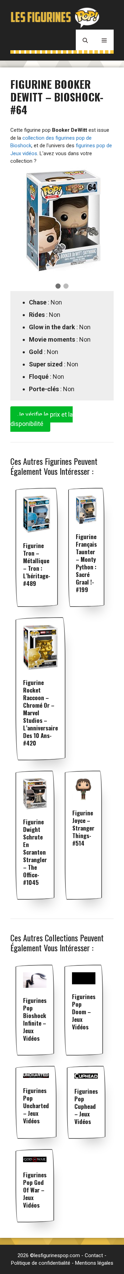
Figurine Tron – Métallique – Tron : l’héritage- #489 (36, 564)
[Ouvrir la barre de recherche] (85, 40)
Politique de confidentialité (40, 1263)
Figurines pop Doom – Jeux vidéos (83, 1011)
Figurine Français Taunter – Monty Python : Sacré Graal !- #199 (86, 563)
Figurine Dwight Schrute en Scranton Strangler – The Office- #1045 (35, 852)
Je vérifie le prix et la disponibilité (41, 419)
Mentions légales (94, 1263)
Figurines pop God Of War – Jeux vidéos (34, 1189)
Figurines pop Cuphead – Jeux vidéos (86, 1106)
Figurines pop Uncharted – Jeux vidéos (36, 1105)
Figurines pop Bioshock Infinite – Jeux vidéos (34, 1019)
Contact (94, 1255)
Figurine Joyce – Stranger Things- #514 (83, 828)
